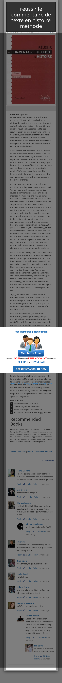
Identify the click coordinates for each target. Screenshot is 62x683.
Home (13, 383)
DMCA (19, 383)
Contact (34, 383)
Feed (50, 383)
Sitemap (42, 383)
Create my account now (31, 369)
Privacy (27, 383)
